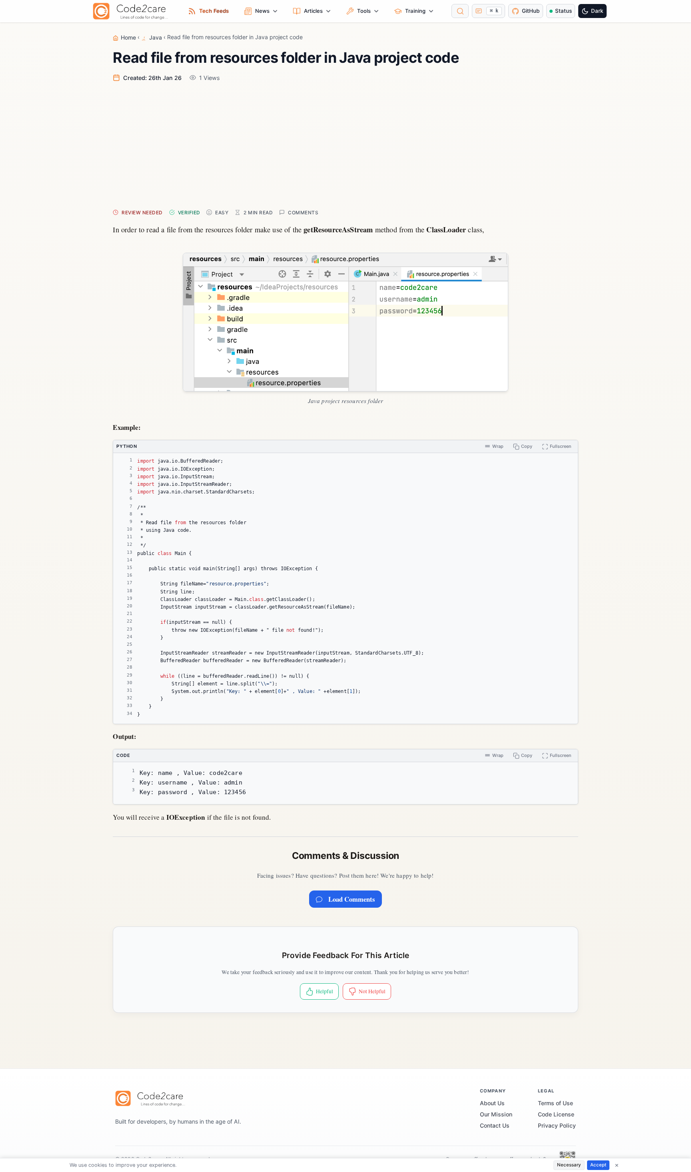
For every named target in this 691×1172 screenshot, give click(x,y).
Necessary (569, 1165)
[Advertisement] (345, 145)
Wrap (497, 446)
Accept (598, 1165)
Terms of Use (555, 1103)
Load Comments (351, 899)
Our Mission (496, 1114)
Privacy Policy (557, 1125)
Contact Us (494, 1125)
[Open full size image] (345, 322)
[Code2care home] (132, 11)
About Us (492, 1103)
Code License (556, 1114)
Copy (526, 446)
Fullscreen (560, 446)
